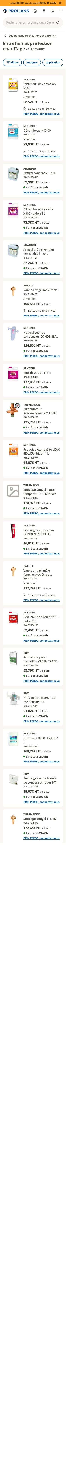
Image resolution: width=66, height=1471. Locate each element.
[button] (33, 22)
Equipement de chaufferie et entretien (32, 35)
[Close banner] (60, 3)
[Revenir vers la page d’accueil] (16, 11)
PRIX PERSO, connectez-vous (41, 113)
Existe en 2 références (41, 151)
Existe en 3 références (41, 108)
